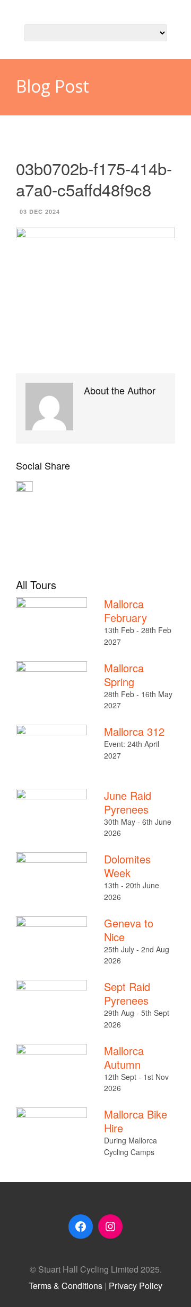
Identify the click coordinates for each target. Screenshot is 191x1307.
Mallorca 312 (134, 731)
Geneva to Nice (128, 929)
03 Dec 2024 (40, 211)
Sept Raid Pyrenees (127, 993)
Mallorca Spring (124, 674)
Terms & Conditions (65, 1285)
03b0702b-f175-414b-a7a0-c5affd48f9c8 (94, 178)
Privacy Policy (135, 1285)
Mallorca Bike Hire (135, 1120)
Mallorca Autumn (124, 1057)
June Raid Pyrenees (127, 802)
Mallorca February (125, 610)
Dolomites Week (127, 865)
